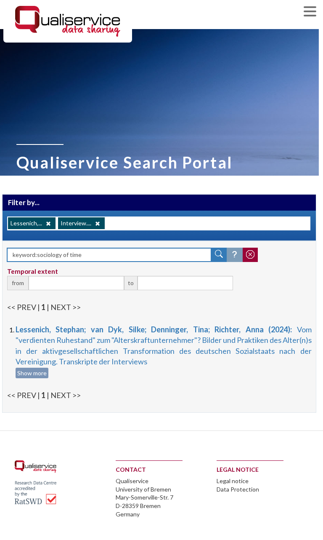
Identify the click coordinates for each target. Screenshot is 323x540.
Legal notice (233, 480)
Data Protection (238, 489)
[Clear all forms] (250, 255)
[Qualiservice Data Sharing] (67, 20)
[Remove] (48, 224)
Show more (32, 373)
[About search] (235, 255)
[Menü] (312, 12)
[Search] (219, 255)
